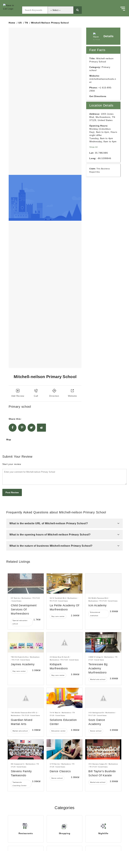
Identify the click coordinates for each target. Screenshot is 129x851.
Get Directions (97, 96)
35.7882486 (101, 153)
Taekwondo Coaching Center (20, 783)
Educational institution (95, 613)
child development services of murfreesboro (24, 609)
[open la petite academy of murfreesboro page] (65, 583)
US (20, 22)
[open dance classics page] (65, 749)
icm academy (97, 605)
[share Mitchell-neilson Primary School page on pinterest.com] (22, 428)
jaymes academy (23, 664)
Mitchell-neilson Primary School (50, 22)
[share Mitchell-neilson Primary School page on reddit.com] (41, 428)
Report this (94, 172)
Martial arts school (97, 679)
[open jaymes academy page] (26, 642)
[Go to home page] (11, 10)
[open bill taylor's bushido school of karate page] (103, 749)
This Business (103, 169)
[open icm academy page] (103, 583)
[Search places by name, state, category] (77, 10)
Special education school (20, 622)
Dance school (95, 731)
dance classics (60, 771)
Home (12, 22)
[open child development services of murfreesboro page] (26, 583)
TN (26, 22)
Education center (58, 731)
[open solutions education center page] (65, 698)
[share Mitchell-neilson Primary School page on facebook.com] (13, 428)
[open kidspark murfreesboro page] (65, 642)
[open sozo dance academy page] (103, 698)
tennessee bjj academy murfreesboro (97, 668)
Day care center (58, 616)
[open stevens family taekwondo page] (26, 749)
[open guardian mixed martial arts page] (26, 698)
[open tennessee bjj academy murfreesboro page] (103, 642)
